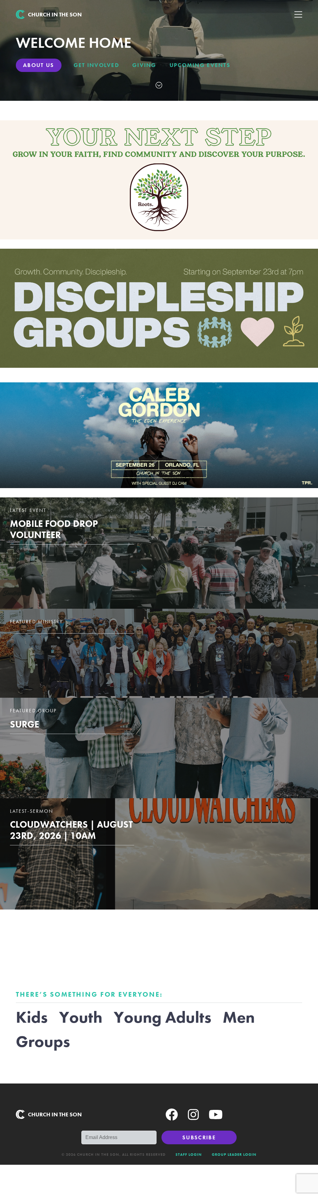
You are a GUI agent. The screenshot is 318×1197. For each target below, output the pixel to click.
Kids (32, 1017)
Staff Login (188, 1154)
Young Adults (162, 1017)
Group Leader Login (234, 1154)
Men (239, 1017)
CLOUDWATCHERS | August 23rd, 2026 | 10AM (71, 830)
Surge (24, 724)
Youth (80, 1017)
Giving (144, 65)
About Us (38, 65)
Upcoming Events (200, 65)
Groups (43, 1041)
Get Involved (96, 65)
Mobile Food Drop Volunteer (54, 529)
